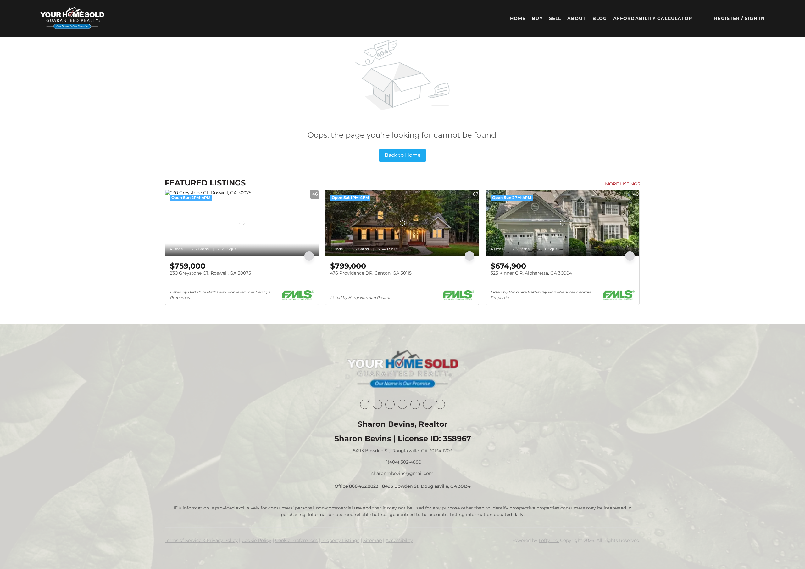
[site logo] (402, 369)
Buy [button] (537, 18)
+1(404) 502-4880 (402, 462)
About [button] (576, 18)
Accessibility (399, 540)
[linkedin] (377, 404)
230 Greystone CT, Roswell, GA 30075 (210, 273)
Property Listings (340, 540)
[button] (72, 18)
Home (517, 18)
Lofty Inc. (549, 540)
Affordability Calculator (652, 18)
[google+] (440, 404)
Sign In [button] (755, 18)
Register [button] (727, 18)
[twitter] (390, 404)
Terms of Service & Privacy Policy (201, 540)
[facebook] (364, 404)
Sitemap (372, 540)
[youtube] (427, 404)
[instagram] (415, 404)
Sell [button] (555, 18)
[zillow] (402, 404)
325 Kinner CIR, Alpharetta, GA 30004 (531, 273)
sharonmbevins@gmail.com (402, 473)
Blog (599, 18)
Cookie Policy (256, 540)
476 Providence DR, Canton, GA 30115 (371, 273)
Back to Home (403, 155)
